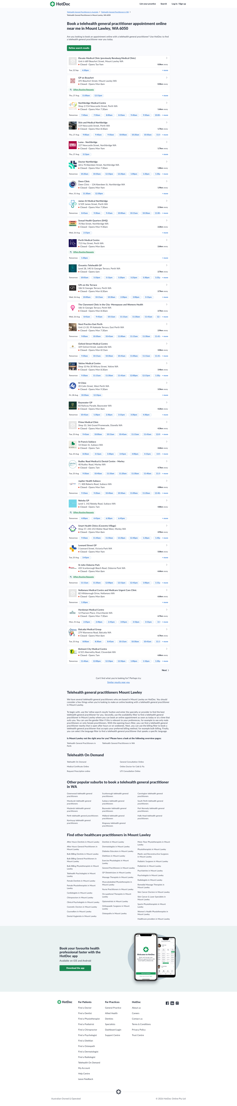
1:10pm (146, 661)
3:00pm (136, 297)
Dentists (109, 1019)
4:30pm (85, 70)
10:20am (135, 135)
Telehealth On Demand (76, 762)
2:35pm (86, 622)
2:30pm (123, 297)
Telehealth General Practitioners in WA (115, 12)
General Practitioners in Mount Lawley (118, 868)
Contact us (137, 1019)
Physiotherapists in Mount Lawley (152, 849)
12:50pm (121, 661)
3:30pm (134, 415)
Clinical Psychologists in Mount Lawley (83, 902)
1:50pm (84, 602)
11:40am (147, 474)
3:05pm (123, 622)
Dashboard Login (113, 1030)
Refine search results (79, 48)
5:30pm (146, 278)
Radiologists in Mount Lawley (150, 880)
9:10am (84, 493)
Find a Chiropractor (87, 1030)
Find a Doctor (84, 1008)
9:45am (109, 213)
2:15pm (86, 233)
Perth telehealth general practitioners (82, 816)
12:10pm (109, 174)
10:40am (98, 474)
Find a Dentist (85, 1013)
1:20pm (146, 174)
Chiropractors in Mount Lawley (80, 898)
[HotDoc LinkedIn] (172, 1003)
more (165, 70)
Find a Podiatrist (86, 1024)
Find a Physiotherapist (89, 1019)
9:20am (97, 493)
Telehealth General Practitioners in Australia (82, 12)
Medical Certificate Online (78, 767)
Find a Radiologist (86, 1057)
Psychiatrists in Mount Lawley (150, 871)
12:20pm (121, 174)
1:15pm (158, 583)
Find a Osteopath (86, 1046)
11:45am (148, 317)
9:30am (97, 213)
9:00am (86, 135)
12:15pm (98, 96)
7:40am (84, 115)
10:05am (84, 278)
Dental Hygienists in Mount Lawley (81, 916)
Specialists (110, 1024)
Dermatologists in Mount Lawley (116, 847)
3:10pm (136, 622)
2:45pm (111, 622)
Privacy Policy (139, 1030)
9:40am (134, 115)
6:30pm (109, 518)
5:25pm (134, 278)
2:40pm (99, 622)
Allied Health (111, 1013)
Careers (135, 1013)
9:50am (146, 115)
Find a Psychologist (87, 1035)
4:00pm (135, 454)
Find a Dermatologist (88, 1052)
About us (136, 1008)
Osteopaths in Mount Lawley (114, 914)
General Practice (113, 1008)
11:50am (109, 538)
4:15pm (147, 454)
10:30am (146, 213)
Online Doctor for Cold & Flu (132, 767)
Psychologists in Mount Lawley (150, 875)
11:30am (87, 194)
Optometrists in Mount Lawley (115, 901)
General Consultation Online (132, 762)
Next (164, 670)
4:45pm (97, 518)
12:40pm (158, 493)
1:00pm (134, 174)
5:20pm (121, 278)
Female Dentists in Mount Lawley (81, 881)
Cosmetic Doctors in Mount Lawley (82, 907)
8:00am (109, 115)
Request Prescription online (78, 771)
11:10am (110, 474)
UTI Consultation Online (130, 771)
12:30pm (99, 194)
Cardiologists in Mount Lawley (79, 893)
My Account (84, 1068)
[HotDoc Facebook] (167, 1003)
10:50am (148, 135)
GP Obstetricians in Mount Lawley (116, 873)
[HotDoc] (60, 4)
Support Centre (112, 1035)
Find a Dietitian (85, 1041)
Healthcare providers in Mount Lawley (154, 919)
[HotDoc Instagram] (177, 1003)
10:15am (134, 213)
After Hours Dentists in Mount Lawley (83, 842)
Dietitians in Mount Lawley (113, 856)
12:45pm (134, 583)
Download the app (75, 968)
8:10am (121, 115)
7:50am (97, 115)
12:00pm (134, 376)
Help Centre (84, 1074)
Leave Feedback (85, 1079)
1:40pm (158, 538)
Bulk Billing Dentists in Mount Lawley (82, 854)
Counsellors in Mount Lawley (79, 912)
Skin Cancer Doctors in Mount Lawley (154, 892)
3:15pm (86, 154)
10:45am (109, 336)
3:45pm (122, 454)
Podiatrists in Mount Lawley (149, 866)
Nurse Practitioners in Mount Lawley (117, 889)
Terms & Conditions (141, 1024)
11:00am (86, 96)
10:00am (158, 115)
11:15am (124, 317)
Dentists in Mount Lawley (113, 842)
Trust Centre (138, 1035)
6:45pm (121, 518)
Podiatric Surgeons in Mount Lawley (153, 861)
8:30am (86, 454)
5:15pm (109, 278)
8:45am (84, 213)
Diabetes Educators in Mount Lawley (117, 851)
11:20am (123, 474)
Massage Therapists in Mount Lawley (117, 877)
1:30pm (158, 174)
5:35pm (158, 278)
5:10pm (97, 278)
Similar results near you (118, 682)
